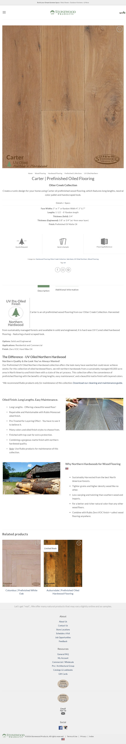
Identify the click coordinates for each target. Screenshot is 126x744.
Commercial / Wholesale (63, 662)
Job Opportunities (63, 637)
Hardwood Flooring (55, 173)
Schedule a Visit (63, 633)
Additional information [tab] (67, 289)
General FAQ (63, 654)
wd (64, 263)
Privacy (83, 736)
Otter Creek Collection (58, 259)
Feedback (63, 641)
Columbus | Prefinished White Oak (21, 592)
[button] (4, 12)
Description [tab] (43, 290)
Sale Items (70, 259)
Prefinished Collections (73, 173)
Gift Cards (63, 674)
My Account (63, 658)
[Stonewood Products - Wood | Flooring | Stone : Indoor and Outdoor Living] (63, 12)
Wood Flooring (40, 173)
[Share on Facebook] (57, 269)
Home (30, 173)
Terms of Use (72, 736)
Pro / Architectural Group (63, 666)
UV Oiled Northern (91, 173)
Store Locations (63, 629)
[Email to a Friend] (62, 269)
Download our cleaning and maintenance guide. (98, 382)
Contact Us (63, 625)
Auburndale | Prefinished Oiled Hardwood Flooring (63, 592)
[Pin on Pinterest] (68, 269)
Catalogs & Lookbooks (63, 670)
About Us (63, 621)
